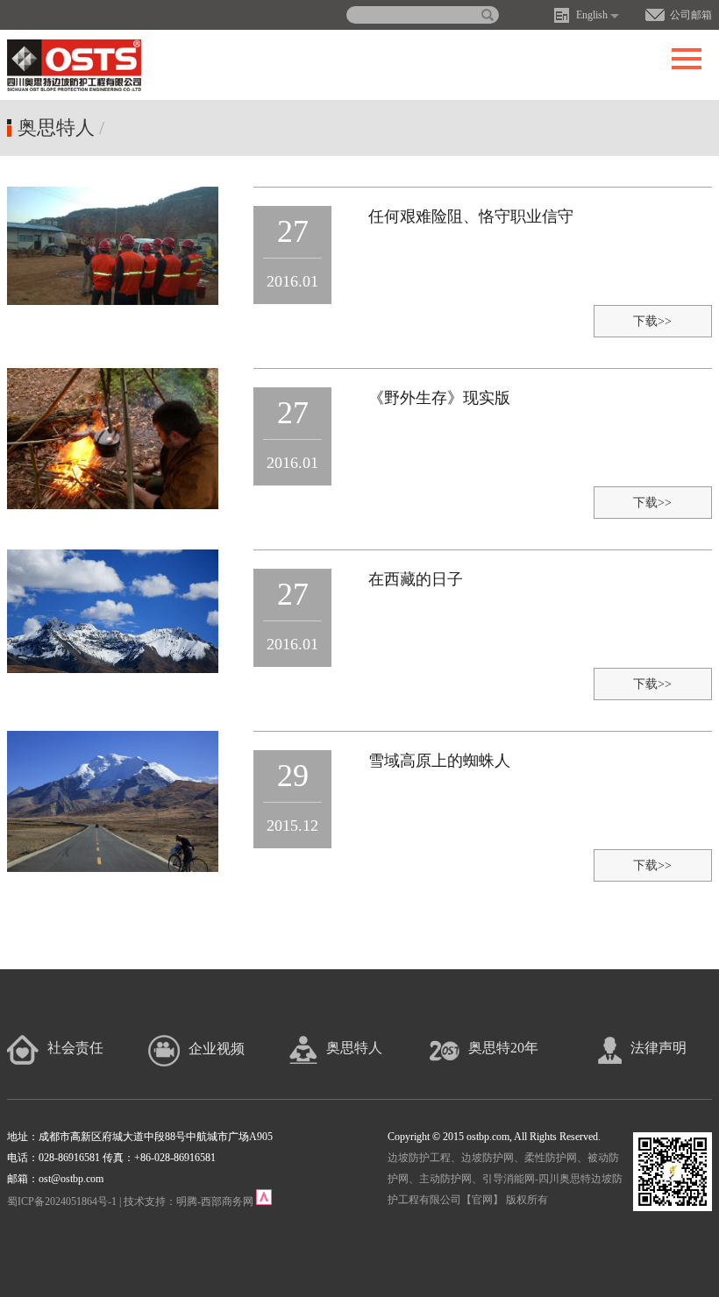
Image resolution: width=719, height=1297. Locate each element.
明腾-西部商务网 (214, 1201)
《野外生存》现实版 (439, 398)
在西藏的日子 (415, 579)
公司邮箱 (691, 15)
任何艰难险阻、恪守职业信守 (470, 216)
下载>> (652, 321)
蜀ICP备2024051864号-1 (62, 1201)
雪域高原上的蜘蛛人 (439, 760)
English (592, 15)
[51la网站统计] (264, 1201)
